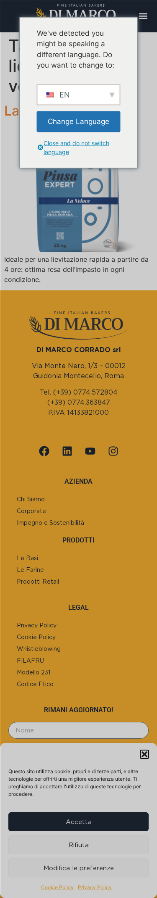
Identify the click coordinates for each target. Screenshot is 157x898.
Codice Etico (35, 684)
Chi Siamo (31, 499)
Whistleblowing (39, 648)
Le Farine (30, 569)
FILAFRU (30, 660)
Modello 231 (33, 672)
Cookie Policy (57, 887)
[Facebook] (43, 450)
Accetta (79, 822)
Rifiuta (79, 845)
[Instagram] (113, 450)
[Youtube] (90, 450)
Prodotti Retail (38, 581)
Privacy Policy (95, 887)
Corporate (31, 511)
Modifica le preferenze (79, 868)
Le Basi (27, 558)
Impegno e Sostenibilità (50, 522)
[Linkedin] (67, 450)
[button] (144, 754)
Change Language (78, 121)
